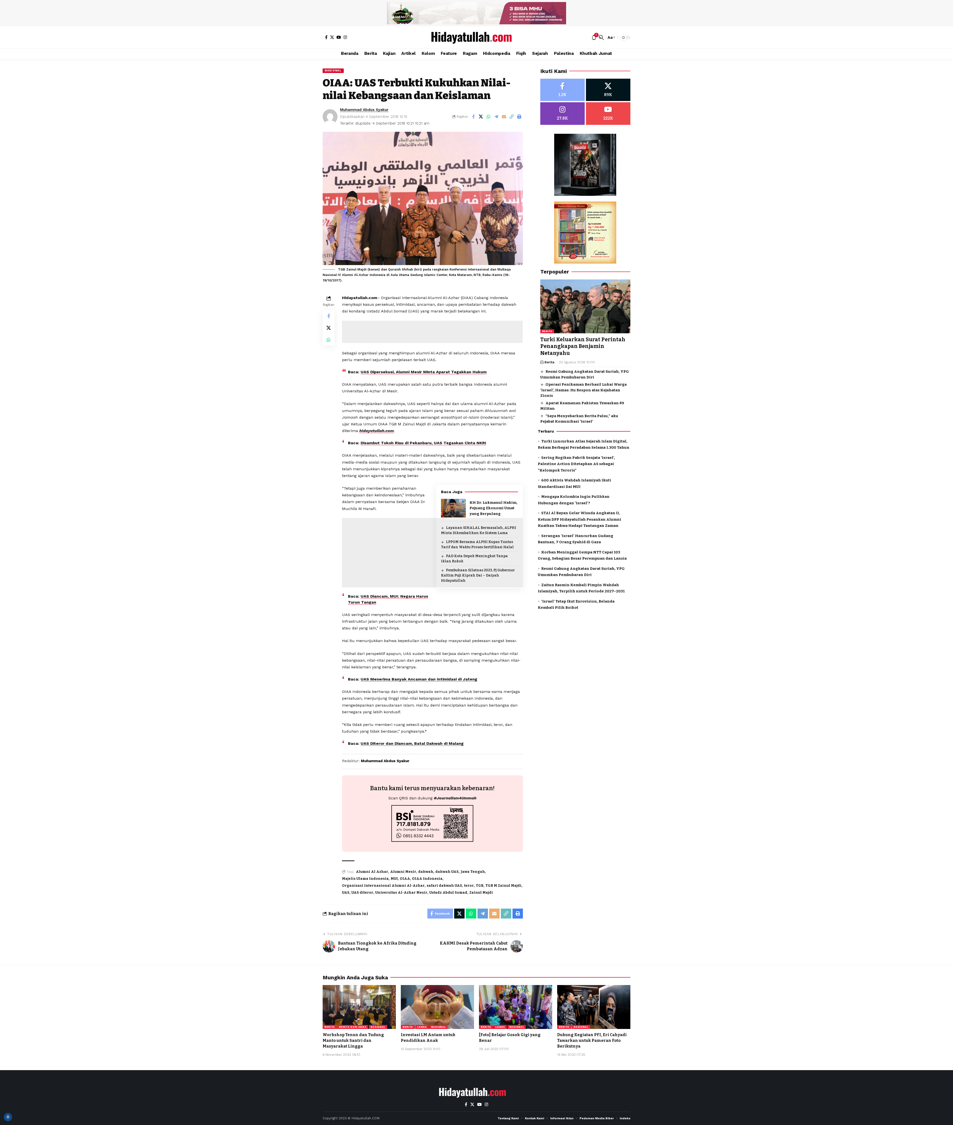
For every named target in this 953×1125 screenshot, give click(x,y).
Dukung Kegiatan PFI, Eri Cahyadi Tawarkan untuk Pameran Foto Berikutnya (592, 1040)
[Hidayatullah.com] (476, 37)
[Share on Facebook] (473, 117)
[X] (332, 37)
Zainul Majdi (481, 892)
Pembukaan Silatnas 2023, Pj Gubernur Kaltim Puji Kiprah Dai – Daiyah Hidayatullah (478, 575)
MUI (394, 879)
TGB (479, 886)
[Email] (504, 117)
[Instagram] (345, 37)
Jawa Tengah (473, 872)
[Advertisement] (432, 332)
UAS (345, 892)
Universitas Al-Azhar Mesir (401, 892)
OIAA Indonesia (427, 879)
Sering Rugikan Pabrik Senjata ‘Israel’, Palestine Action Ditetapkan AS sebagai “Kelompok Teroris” (576, 464)
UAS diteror (362, 892)
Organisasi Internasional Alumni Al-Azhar (383, 886)
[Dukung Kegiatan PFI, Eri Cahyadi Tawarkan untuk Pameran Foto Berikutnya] (593, 1007)
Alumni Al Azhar (372, 872)
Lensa (422, 1026)
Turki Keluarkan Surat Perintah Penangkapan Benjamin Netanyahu (582, 347)
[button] (601, 37)
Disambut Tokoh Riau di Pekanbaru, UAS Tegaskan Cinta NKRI (423, 443)
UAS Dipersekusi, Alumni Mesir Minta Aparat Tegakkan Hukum (424, 372)
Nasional (333, 70)
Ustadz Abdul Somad (448, 892)
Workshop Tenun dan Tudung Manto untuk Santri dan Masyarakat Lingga (353, 1040)
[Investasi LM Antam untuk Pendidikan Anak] (437, 1007)
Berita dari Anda (352, 1026)
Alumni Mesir (403, 872)
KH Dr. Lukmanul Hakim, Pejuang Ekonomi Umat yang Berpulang (493, 508)
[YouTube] (338, 37)
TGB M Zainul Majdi (503, 886)
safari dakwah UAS (444, 886)
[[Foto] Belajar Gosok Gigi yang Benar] (515, 1007)
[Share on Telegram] (496, 117)
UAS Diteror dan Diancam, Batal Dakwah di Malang (412, 743)
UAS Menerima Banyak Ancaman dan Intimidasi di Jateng (419, 679)
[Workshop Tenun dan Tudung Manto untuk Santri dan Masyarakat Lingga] (359, 1007)
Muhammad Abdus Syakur (364, 109)
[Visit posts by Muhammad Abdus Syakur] (330, 116)
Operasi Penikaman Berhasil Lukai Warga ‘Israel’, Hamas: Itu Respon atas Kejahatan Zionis (583, 390)
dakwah (425, 872)
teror (469, 886)
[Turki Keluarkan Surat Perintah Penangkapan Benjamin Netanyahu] (585, 306)
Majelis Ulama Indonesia (365, 879)
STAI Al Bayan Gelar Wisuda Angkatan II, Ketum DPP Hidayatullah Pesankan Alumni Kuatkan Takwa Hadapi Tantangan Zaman (579, 519)
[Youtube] (608, 113)
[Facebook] (326, 37)
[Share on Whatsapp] (488, 117)
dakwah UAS (447, 872)
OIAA (405, 879)
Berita (547, 331)
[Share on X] (480, 117)
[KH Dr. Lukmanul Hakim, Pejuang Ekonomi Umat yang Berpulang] (453, 508)
